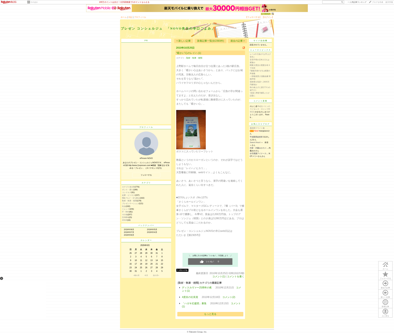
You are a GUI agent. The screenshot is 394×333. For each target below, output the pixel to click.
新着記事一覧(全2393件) (210, 41)
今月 (146, 275)
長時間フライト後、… (259, 128)
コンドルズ (126, 192)
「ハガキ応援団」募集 (194, 303)
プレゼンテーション (130, 203)
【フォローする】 (253, 17)
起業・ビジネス (128, 195)
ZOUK (124, 220)
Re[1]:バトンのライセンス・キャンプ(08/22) (260, 109)
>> (357, 2)
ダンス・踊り (127, 190)
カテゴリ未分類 (128, 187)
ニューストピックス (260, 50)
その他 (125, 214)
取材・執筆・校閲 (129, 201)
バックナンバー (146, 225)
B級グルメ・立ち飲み (131, 198)
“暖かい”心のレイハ (186, 53)
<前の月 (136, 275)
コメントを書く (235, 276)
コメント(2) (228, 297)
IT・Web (125, 212)
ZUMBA (125, 217)
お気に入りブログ (260, 124)
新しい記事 (385, 297)
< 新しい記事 (183, 41)
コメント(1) (218, 276)
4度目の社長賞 (190, 297)
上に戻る (385, 316)
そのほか (34, 2)
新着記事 (385, 306)
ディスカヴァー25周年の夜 (197, 287)
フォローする (385, 278)
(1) (199, 53)
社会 (124, 206)
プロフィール (140, 17)
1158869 (266, 14)
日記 (130, 17)
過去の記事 (385, 288)
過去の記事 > (237, 41)
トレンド (125, 209)
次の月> (156, 275)
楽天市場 (389, 2)
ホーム (124, 17)
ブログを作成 (377, 2)
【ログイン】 (268, 17)
